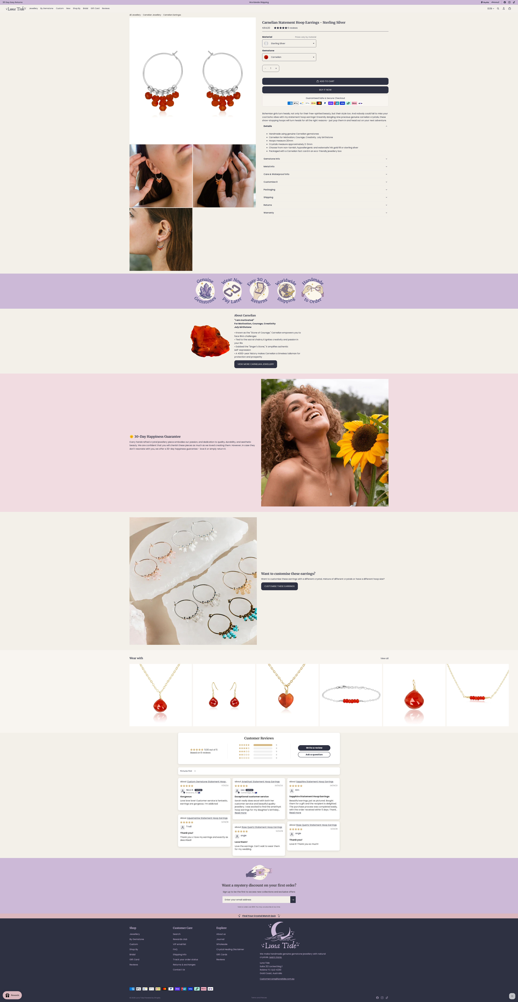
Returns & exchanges (184, 964)
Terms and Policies (259, 997)
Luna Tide (140, 998)
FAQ (175, 949)
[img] (186, 785)
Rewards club (180, 939)
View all (384, 658)
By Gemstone (137, 939)
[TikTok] (514, 2)
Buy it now (325, 89)
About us (221, 934)
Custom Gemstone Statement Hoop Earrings (203, 783)
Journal (220, 939)
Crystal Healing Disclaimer (230, 949)
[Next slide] (385, 695)
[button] (281, 27)
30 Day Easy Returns (13, 2)
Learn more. (275, 957)
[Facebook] (504, 2)
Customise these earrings (279, 586)
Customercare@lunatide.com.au (277, 978)
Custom (134, 944)
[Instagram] (509, 2)
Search (176, 934)
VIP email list (179, 944)
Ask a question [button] (314, 754)
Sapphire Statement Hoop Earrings (314, 781)
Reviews (134, 964)
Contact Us (179, 969)
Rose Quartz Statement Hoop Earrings (316, 825)
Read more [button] (240, 812)
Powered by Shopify (152, 998)
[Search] (498, 8)
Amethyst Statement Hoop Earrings (261, 781)
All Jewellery (135, 15)
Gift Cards (221, 954)
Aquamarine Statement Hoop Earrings (207, 818)
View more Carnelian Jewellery (256, 364)
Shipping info (179, 954)
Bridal (132, 954)
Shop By (134, 949)
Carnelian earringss (172, 15)
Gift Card (134, 959)
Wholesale (221, 944)
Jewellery (135, 934)
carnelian (365, 117)
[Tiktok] (386, 997)
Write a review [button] (314, 747)
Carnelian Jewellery (152, 15)
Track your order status (185, 959)
